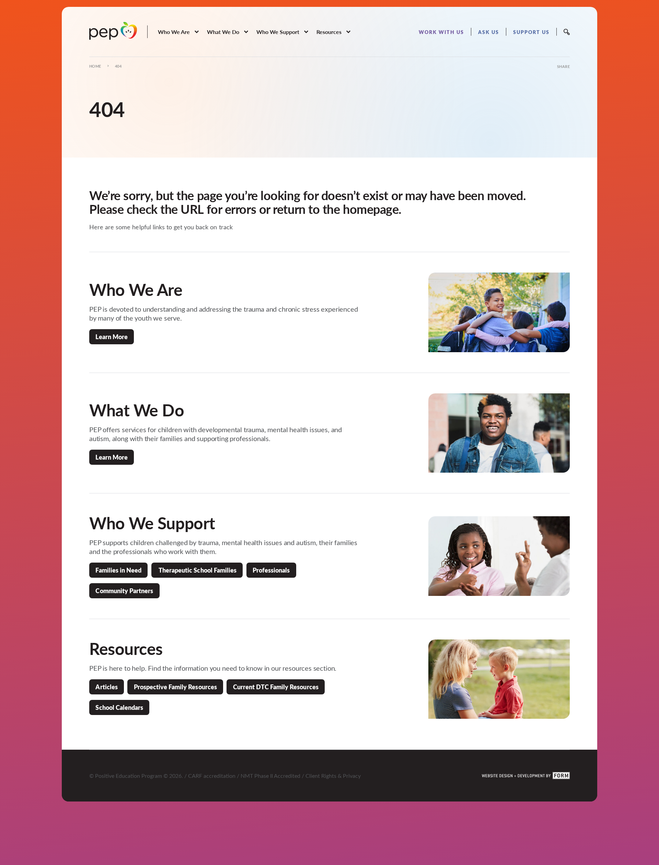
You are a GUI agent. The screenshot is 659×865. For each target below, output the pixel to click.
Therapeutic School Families (197, 570)
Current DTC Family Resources (276, 686)
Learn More (111, 336)
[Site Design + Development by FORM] (526, 775)
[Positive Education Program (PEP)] (113, 31)
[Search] (567, 32)
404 (118, 66)
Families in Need (118, 570)
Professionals (271, 570)
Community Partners (124, 590)
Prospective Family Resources (175, 686)
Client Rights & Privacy (333, 775)
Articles (106, 686)
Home (95, 66)
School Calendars (119, 707)
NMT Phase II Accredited (270, 775)
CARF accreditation (211, 775)
